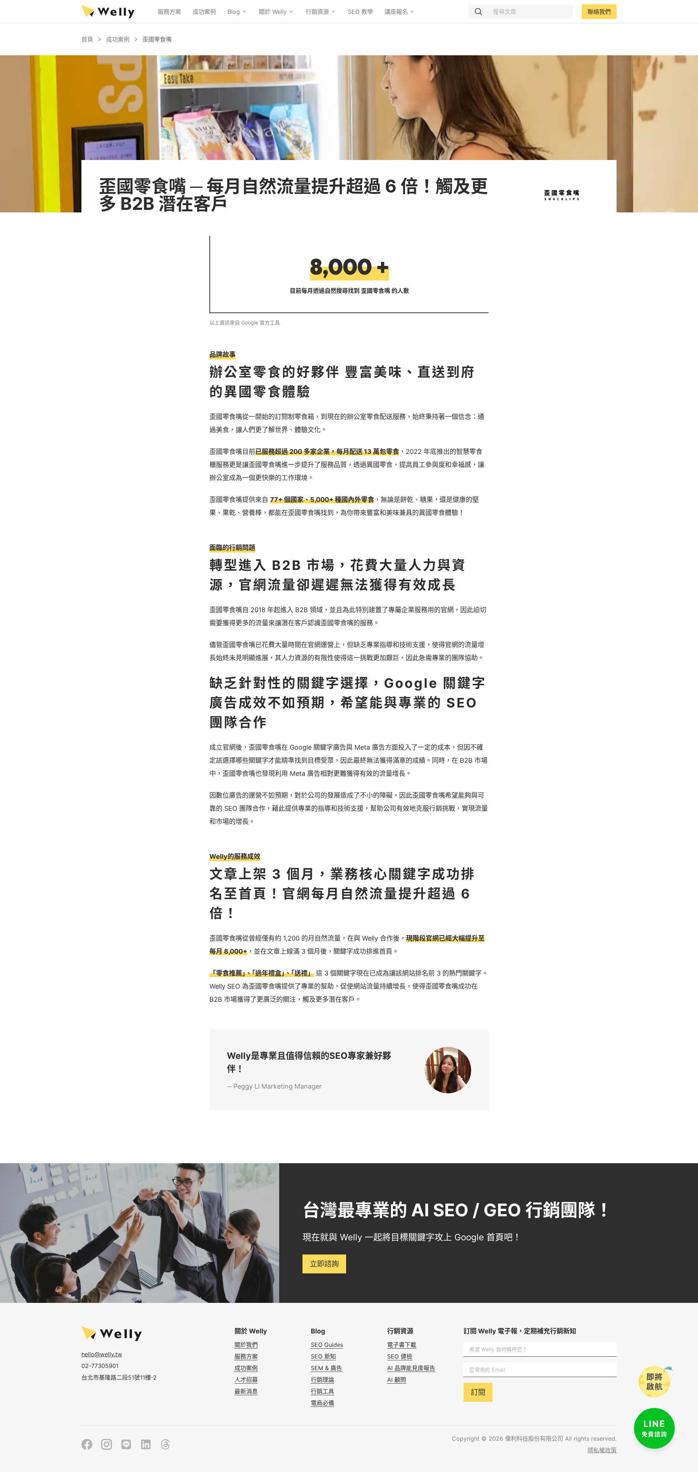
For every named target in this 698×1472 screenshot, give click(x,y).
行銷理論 (322, 1379)
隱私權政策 (602, 1450)
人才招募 (246, 1379)
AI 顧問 (396, 1379)
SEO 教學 (360, 11)
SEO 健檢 (399, 1356)
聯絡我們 (599, 11)
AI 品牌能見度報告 (411, 1368)
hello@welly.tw (101, 1354)
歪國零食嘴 (157, 39)
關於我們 (246, 1344)
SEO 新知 (323, 1356)
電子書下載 (401, 1344)
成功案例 (204, 11)
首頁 (87, 39)
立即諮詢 (324, 1264)
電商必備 (322, 1403)
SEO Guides (327, 1344)
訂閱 (478, 1392)
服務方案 (169, 11)
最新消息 (246, 1391)
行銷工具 (322, 1391)
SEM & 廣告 (326, 1368)
